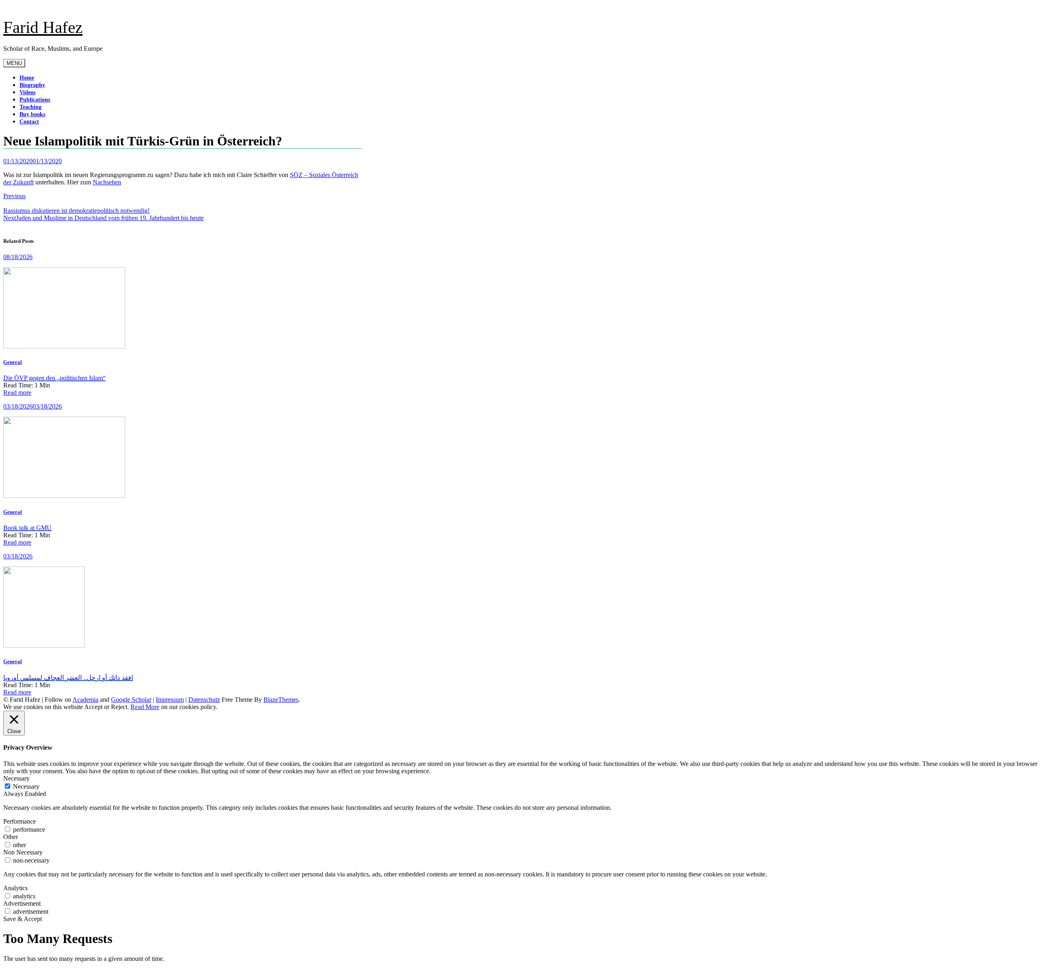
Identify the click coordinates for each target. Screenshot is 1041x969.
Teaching (30, 107)
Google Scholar (131, 699)
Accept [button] (93, 706)
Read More (145, 706)
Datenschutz (204, 699)
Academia (85, 699)
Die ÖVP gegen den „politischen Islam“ (54, 377)
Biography (32, 85)
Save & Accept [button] (22, 918)
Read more (17, 392)
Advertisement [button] (22, 903)
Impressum (170, 699)
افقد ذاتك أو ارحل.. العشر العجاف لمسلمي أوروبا (68, 677)
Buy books (32, 114)
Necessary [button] (16, 778)
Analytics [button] (15, 888)
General (12, 362)
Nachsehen (107, 182)
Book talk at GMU (27, 527)
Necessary (26, 786)
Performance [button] (19, 821)
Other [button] (10, 836)
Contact (29, 122)
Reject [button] (119, 706)
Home (27, 78)
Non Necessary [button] (23, 852)
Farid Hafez (43, 27)
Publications (35, 100)
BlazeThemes (281, 699)
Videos (27, 92)
